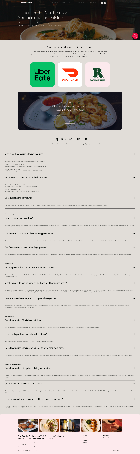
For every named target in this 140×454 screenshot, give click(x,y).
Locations (86, 438)
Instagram (106, 435)
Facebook (106, 438)
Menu (85, 440)
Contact (85, 442)
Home (85, 435)
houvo (120, 450)
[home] (26, 3)
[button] (71, 2)
